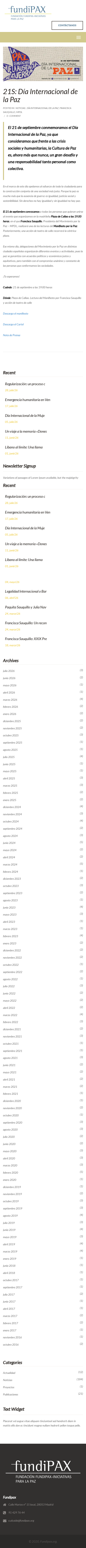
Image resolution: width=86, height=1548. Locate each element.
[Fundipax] (28, 13)
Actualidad (9, 1372)
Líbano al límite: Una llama (24, 447)
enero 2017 (9, 1330)
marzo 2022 (10, 1015)
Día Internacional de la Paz (43, 108)
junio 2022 (9, 993)
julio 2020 (9, 1136)
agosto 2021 (10, 1057)
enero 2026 (9, 714)
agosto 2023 (10, 900)
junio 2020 (9, 1144)
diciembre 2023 (12, 878)
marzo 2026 (10, 699)
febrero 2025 (10, 792)
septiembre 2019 (12, 1208)
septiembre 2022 (12, 972)
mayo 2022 (9, 1000)
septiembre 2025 (12, 742)
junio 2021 (9, 1065)
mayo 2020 (9, 1151)
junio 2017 (9, 1301)
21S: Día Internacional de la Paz (40, 95)
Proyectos (8, 1387)
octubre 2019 (11, 1201)
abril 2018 (9, 1273)
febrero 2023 (10, 936)
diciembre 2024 (12, 807)
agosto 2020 (10, 1129)
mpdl (19, 112)
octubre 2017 (11, 1280)
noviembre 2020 (12, 1108)
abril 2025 (9, 778)
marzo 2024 (10, 864)
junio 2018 (9, 1265)
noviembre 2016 (12, 1337)
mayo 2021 (9, 1072)
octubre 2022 (11, 964)
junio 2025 (9, 764)
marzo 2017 (10, 1316)
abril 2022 (9, 1007)
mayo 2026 (9, 685)
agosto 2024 (10, 835)
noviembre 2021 (12, 1036)
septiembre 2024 (12, 828)
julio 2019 (9, 1222)
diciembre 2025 (12, 721)
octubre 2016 (11, 1344)
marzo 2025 (10, 785)
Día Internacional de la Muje (25, 415)
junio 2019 (9, 1229)
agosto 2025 (10, 749)
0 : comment (14, 115)
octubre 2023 (11, 886)
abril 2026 (9, 692)
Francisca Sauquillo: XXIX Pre (26, 638)
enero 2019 (9, 1258)
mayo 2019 (9, 1237)
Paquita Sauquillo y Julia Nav (25, 607)
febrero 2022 (10, 1022)
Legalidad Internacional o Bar (26, 591)
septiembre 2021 (12, 1050)
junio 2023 (9, 907)
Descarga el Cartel (13, 324)
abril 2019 (9, 1244)
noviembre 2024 (12, 814)
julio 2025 (9, 757)
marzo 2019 (10, 1251)
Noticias (20, 108)
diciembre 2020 (12, 1101)
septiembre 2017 (12, 1287)
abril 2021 (9, 1079)
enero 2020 (9, 1179)
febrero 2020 (10, 1172)
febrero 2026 (10, 706)
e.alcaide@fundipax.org (21, 1520)
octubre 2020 (11, 1115)
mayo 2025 (9, 771)
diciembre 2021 (12, 1029)
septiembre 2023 (12, 893)
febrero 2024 (10, 871)
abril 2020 (9, 1158)
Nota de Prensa (11, 335)
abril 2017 (9, 1308)
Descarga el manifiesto (15, 313)
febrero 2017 (10, 1323)
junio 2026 (9, 678)
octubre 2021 (11, 1043)
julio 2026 (9, 670)
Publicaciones (10, 1394)
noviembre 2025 (12, 728)
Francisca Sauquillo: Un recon (26, 623)
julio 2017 (9, 1294)
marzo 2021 (10, 1086)
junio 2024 (9, 842)
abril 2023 (9, 921)
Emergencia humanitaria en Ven (27, 399)
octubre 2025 (11, 735)
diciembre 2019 (12, 1187)
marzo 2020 (10, 1165)
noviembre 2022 (12, 957)
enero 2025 (9, 800)
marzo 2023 (10, 929)
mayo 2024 (9, 850)
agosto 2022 (10, 979)
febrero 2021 (10, 1093)
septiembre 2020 (12, 1122)
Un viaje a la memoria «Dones (26, 431)
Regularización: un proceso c (25, 384)
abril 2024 (9, 857)
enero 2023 (9, 943)
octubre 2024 (11, 821)
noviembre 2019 (12, 1194)
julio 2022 (9, 986)
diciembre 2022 (12, 950)
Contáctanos (67, 25)
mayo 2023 (9, 914)
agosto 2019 (10, 1215)
